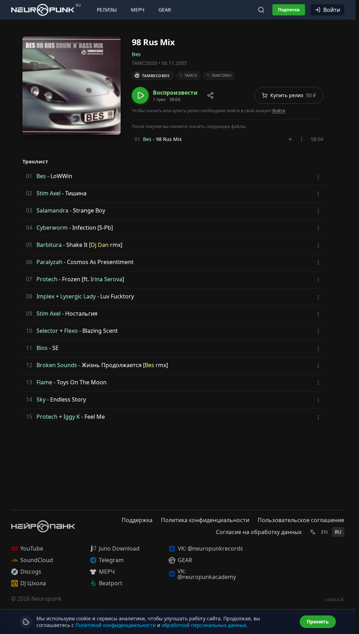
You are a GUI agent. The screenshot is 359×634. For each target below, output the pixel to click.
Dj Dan (100, 245)
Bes (136, 54)
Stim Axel (48, 193)
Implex (45, 296)
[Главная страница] (42, 9)
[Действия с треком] (301, 139)
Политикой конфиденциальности (115, 625)
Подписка (288, 10)
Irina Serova (106, 279)
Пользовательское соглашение (301, 520)
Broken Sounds (56, 365)
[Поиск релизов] (261, 9)
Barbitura (49, 245)
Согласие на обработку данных (259, 532)
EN (324, 531)
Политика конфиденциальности (205, 520)
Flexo (71, 331)
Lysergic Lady (78, 296)
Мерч (137, 9)
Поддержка (137, 520)
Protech (46, 279)
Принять (318, 621)
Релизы (107, 9)
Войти (331, 10)
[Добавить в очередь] (290, 139)
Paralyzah (49, 262)
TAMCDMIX (221, 75)
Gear (164, 9)
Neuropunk (46, 598)
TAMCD (190, 75)
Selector (47, 331)
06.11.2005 (174, 63)
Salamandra (52, 210)
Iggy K (71, 416)
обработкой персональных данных (204, 625)
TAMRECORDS (156, 75)
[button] (165, 95)
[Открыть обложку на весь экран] (71, 85)
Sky (41, 399)
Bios (42, 348)
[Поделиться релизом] (210, 95)
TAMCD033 (144, 63)
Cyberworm (52, 227)
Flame (44, 382)
